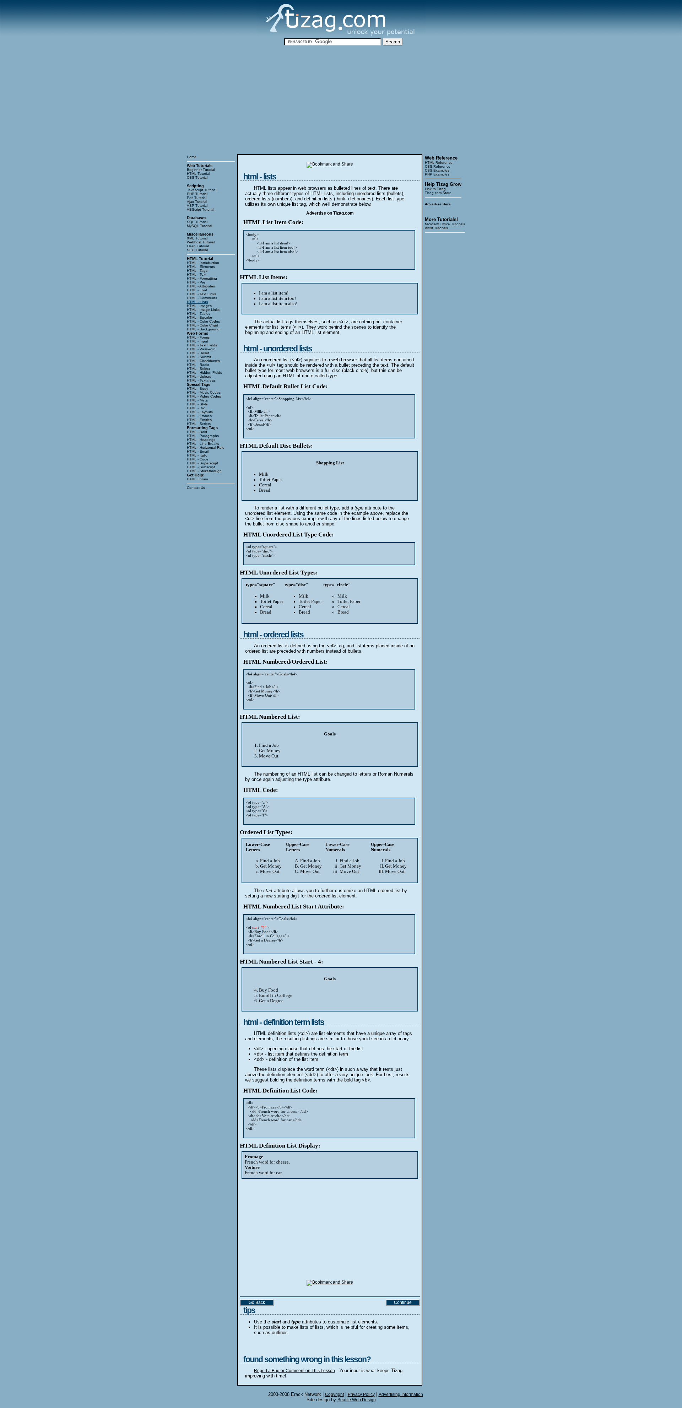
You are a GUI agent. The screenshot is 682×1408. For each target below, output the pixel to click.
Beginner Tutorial (201, 170)
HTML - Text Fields (202, 345)
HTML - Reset (198, 353)
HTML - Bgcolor (199, 317)
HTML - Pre (196, 282)
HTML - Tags (197, 271)
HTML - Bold (197, 432)
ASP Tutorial (197, 205)
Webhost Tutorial (201, 242)
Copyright (334, 1394)
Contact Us (196, 488)
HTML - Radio (198, 365)
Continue (403, 1302)
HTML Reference (439, 162)
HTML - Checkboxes (203, 361)
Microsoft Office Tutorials (445, 224)
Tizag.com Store (438, 193)
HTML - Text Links (201, 294)
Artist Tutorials (436, 228)
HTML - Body (197, 388)
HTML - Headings (201, 440)
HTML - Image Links (203, 310)
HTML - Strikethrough (204, 471)
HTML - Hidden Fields (204, 372)
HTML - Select (198, 369)
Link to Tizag (435, 189)
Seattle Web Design (356, 1400)
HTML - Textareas (201, 380)
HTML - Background (203, 329)
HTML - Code (198, 459)
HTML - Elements (201, 267)
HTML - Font (197, 290)
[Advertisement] (341, 100)
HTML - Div (196, 408)
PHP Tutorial (197, 194)
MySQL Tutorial (199, 226)
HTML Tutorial (198, 174)
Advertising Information (401, 1394)
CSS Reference (437, 166)
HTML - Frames (199, 416)
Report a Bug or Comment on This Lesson (294, 1371)
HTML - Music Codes (204, 392)
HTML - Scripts (199, 424)
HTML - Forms (198, 337)
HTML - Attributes (201, 286)
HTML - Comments (202, 298)
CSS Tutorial (197, 177)
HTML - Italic (197, 455)
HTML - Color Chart (202, 325)
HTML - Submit (199, 357)
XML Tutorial (197, 238)
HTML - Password (201, 349)
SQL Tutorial (197, 222)
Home (191, 157)
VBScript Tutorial (200, 209)
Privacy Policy (361, 1394)
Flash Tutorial (198, 246)
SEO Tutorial (197, 250)
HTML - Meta (197, 400)
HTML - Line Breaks (203, 444)
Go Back (257, 1302)
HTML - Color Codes (203, 321)
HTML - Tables (198, 313)
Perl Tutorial (196, 198)
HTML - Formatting (202, 278)
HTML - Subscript (201, 467)
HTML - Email (198, 451)
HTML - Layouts (200, 412)
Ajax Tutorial (197, 202)
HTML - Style (197, 404)
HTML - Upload (199, 376)
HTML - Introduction (203, 263)
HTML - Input (197, 341)
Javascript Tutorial (201, 190)
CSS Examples (437, 170)
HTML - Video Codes (204, 396)
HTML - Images (199, 306)
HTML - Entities (199, 420)
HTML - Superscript (202, 463)
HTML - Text (196, 274)
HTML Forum (197, 479)
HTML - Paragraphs (203, 436)
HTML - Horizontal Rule (205, 447)
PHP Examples (437, 174)
